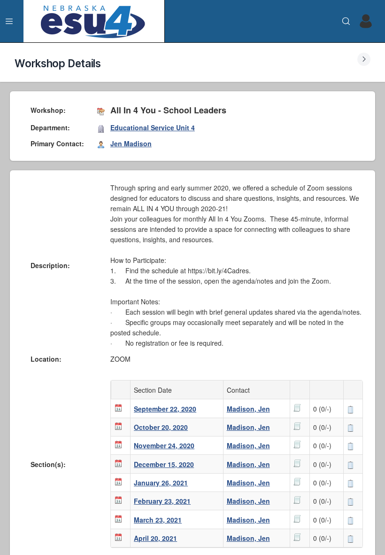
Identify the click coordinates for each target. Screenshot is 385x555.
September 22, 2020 (165, 408)
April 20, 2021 (155, 538)
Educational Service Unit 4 (152, 127)
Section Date (155, 390)
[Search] (346, 21)
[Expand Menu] (9, 21)
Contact (240, 390)
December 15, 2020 (164, 464)
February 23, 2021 (162, 501)
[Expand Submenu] (363, 59)
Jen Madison (131, 143)
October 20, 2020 (161, 427)
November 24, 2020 (164, 445)
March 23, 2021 (158, 519)
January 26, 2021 (161, 482)
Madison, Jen (248, 408)
